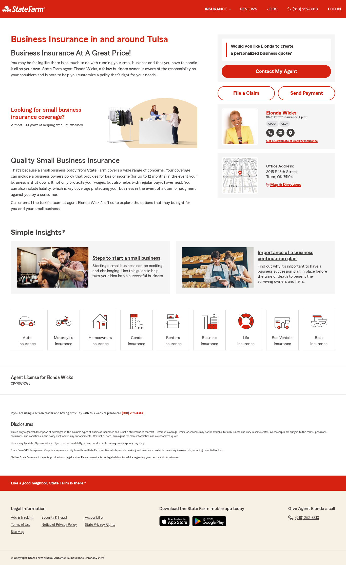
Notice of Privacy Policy (59, 524)
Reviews (248, 9)
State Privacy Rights (100, 524)
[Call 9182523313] (270, 133)
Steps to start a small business (126, 258)
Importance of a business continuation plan (285, 255)
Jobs (272, 9)
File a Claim (246, 93)
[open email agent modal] (280, 133)
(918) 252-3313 (305, 9)
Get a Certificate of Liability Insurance (292, 140)
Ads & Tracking (22, 517)
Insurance (216, 9)
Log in (334, 9)
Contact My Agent (276, 71)
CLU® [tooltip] (284, 123)
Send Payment (306, 93)
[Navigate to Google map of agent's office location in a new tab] (290, 133)
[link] (23, 9)
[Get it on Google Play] (209, 521)
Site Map (17, 532)
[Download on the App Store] (174, 521)
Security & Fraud (54, 517)
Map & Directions (285, 184)
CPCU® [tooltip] (272, 123)
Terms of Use (20, 524)
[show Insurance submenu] (229, 9)
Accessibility (94, 517)
